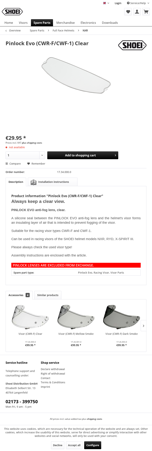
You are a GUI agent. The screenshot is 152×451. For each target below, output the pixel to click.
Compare (15, 163)
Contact (45, 378)
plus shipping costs (32, 142)
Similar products (47, 295)
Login (118, 3)
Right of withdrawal (53, 373)
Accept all (74, 445)
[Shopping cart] (146, 11)
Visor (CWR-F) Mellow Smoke (76, 334)
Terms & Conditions (53, 382)
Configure (92, 445)
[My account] (137, 11)
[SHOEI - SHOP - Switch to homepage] (12, 11)
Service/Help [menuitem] (138, 3)
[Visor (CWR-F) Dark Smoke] (122, 317)
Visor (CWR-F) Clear (30, 334)
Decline (57, 445)
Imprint (45, 387)
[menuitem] (118, 3)
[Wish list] (128, 11)
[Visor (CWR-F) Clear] (30, 317)
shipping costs (94, 418)
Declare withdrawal (53, 369)
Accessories (18, 295)
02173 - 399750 (22, 401)
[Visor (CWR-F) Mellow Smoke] (76, 317)
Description (16, 182)
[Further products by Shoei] (132, 46)
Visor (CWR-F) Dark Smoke (121, 334)
